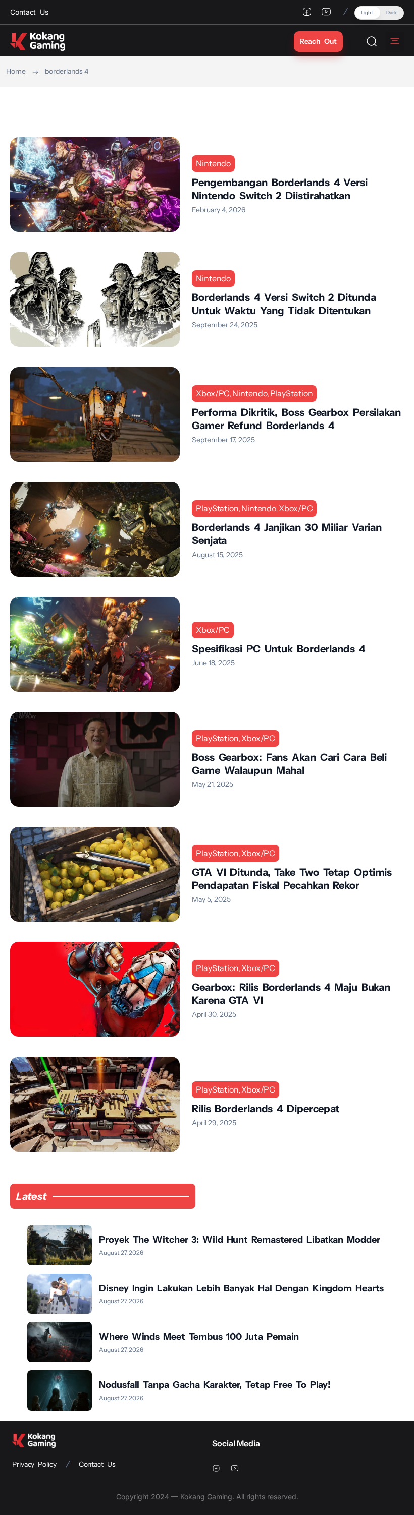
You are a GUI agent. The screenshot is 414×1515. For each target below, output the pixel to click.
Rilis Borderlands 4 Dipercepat (265, 1109)
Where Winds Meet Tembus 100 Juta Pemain (199, 1336)
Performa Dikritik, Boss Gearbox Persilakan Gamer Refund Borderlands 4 (296, 419)
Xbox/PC (213, 393)
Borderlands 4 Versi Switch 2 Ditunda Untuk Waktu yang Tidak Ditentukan (284, 304)
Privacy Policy (34, 1464)
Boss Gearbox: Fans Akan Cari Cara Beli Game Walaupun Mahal (289, 763)
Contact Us (97, 1464)
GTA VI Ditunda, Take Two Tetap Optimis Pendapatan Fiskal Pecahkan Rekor (292, 878)
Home (16, 71)
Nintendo (213, 163)
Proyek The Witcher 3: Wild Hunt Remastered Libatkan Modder (239, 1239)
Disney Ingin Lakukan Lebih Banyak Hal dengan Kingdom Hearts (241, 1288)
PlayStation (291, 393)
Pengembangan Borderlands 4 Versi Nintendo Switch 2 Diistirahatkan (280, 189)
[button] (379, 13)
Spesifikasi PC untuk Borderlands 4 (278, 649)
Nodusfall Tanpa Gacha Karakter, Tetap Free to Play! (215, 1384)
